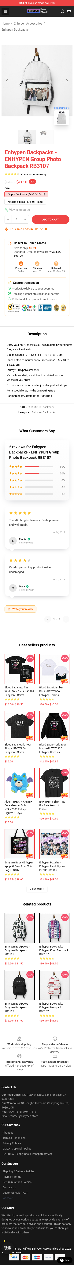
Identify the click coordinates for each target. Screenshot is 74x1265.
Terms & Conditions (14, 1137)
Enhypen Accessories (28, 23)
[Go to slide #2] (47, 137)
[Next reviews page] (66, 619)
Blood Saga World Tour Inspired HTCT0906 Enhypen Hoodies (52, 748)
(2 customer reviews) (33, 174)
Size (7, 188)
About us (8, 1132)
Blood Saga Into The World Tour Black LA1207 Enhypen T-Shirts (19, 691)
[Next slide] (67, 81)
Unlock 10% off (7, 1248)
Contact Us (9, 1187)
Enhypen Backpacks (15, 29)
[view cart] (68, 11)
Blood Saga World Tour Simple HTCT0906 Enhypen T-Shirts (18, 748)
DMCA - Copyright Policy (17, 1148)
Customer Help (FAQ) (15, 1192)
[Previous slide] (7, 81)
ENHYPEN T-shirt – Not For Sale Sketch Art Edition (52, 805)
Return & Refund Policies (17, 1182)
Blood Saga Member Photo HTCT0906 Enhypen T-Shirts (51, 691)
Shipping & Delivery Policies (18, 1171)
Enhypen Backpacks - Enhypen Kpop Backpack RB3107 (53, 950)
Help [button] (67, 1260)
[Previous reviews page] (47, 619)
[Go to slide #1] (27, 137)
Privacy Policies (12, 1143)
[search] (62, 11)
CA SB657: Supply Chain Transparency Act (27, 1153)
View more (37, 889)
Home (5, 23)
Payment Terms (12, 1176)
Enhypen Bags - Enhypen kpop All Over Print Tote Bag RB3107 (19, 866)
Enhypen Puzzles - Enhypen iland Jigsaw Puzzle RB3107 (52, 866)
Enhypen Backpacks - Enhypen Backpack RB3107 (17, 950)
